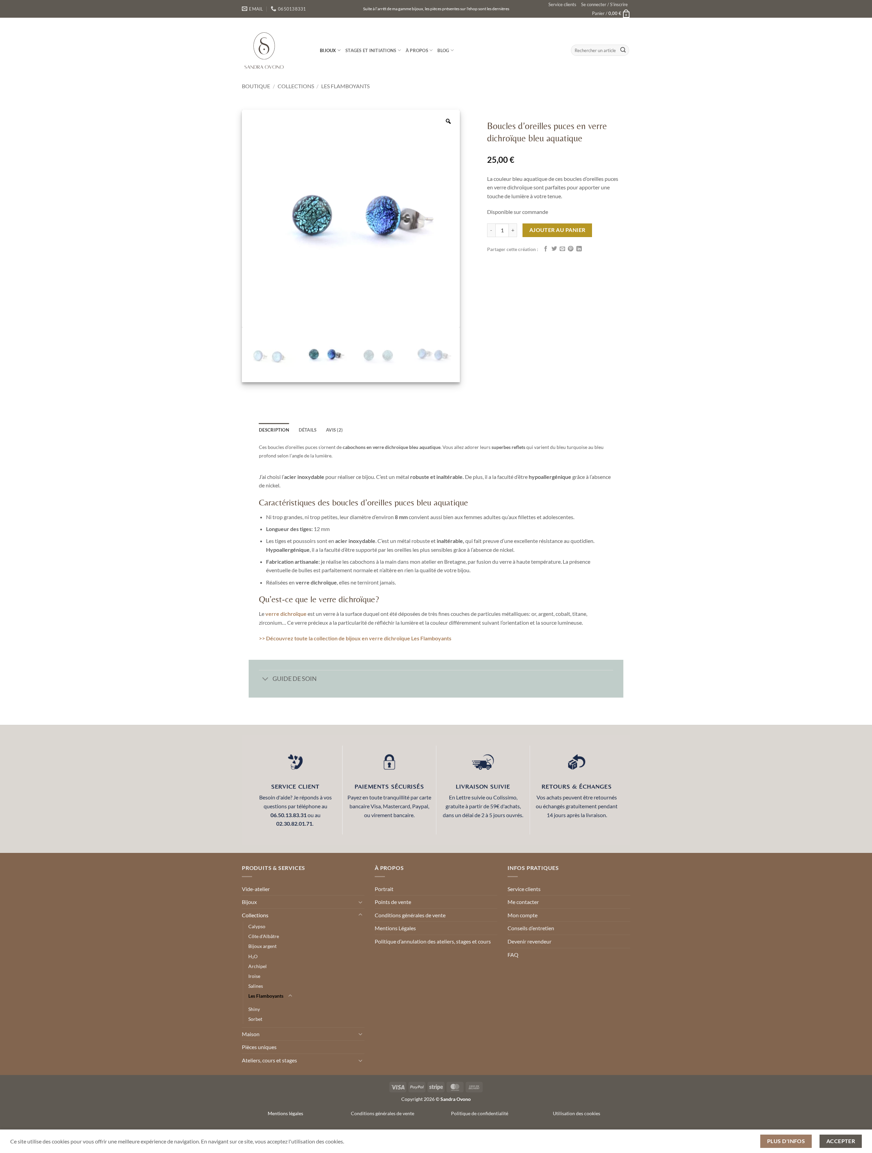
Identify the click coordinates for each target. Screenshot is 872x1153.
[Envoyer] (623, 50)
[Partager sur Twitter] (554, 249)
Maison (251, 1034)
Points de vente (393, 902)
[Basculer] (265, 679)
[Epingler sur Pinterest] (570, 249)
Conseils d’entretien (531, 928)
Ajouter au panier (557, 230)
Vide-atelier (256, 889)
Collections (296, 86)
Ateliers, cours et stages (269, 1060)
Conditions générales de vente (410, 915)
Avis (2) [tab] (334, 430)
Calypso (256, 926)
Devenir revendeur (529, 941)
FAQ (513, 954)
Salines (255, 986)
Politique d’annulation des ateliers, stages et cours (433, 941)
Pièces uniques (259, 1047)
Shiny (254, 1009)
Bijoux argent (262, 946)
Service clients (562, 4)
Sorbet (255, 1019)
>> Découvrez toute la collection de (302, 638)
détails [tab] (308, 430)
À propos (417, 50)
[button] (604, 4)
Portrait (384, 889)
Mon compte (523, 915)
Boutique (256, 86)
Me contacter (523, 902)
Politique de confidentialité (479, 1113)
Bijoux (328, 50)
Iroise (254, 976)
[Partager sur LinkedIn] (579, 249)
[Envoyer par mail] (562, 249)
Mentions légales (285, 1113)
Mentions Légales (395, 928)
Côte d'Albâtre (263, 936)
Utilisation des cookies (576, 1113)
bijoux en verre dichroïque (378, 638)
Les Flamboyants (345, 86)
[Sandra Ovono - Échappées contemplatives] (276, 50)
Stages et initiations (370, 50)
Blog (443, 50)
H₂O (253, 956)
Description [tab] (274, 430)
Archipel (257, 966)
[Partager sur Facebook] (545, 249)
